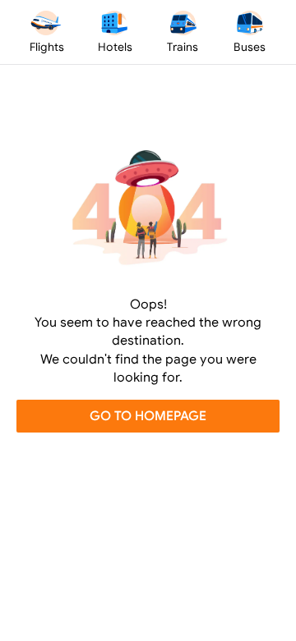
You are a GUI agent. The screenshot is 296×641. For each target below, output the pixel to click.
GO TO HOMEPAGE (148, 415)
